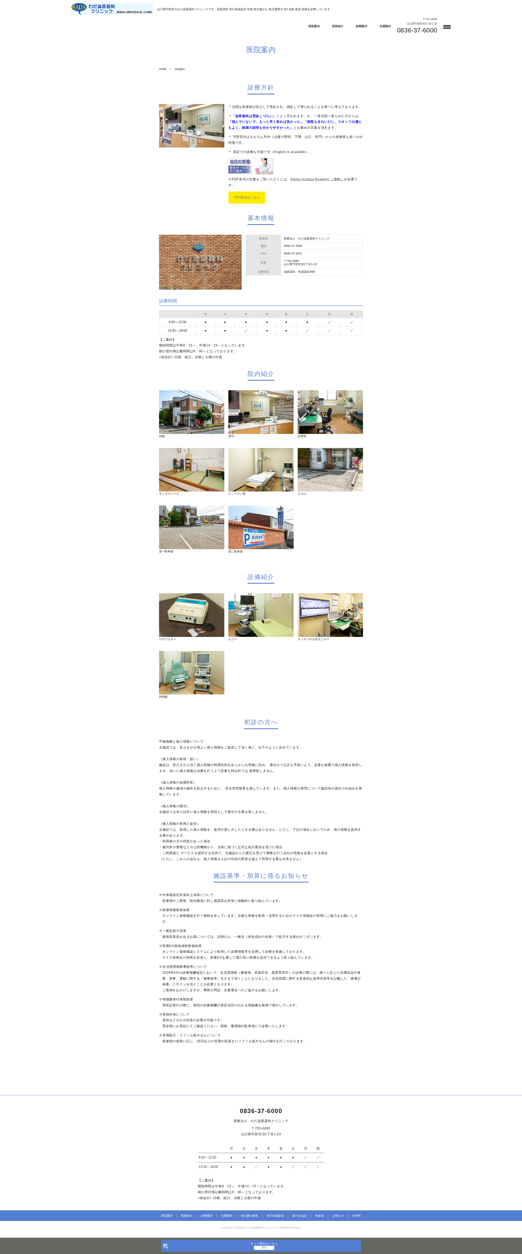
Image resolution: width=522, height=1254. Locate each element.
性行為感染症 (275, 1215)
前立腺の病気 (249, 1215)
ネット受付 (264, 1243)
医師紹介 (338, 26)
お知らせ (338, 1215)
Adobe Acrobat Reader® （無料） (317, 179)
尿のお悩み (299, 1215)
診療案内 (361, 26)
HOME (162, 69)
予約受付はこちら (247, 197)
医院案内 (314, 26)
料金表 (319, 1215)
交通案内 (385, 26)
